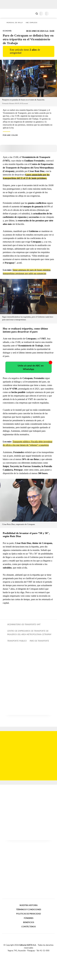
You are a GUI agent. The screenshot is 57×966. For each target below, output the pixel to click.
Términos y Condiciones (28, 909)
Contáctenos (28, 927)
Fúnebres (28, 918)
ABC (7, 13)
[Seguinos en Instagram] (33, 954)
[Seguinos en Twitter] (27, 954)
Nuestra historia (29, 905)
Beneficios (28, 922)
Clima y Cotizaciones (31, 13)
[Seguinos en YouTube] (30, 954)
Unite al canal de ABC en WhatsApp (31, 367)
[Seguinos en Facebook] (24, 954)
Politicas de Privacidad (28, 914)
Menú (53, 13)
